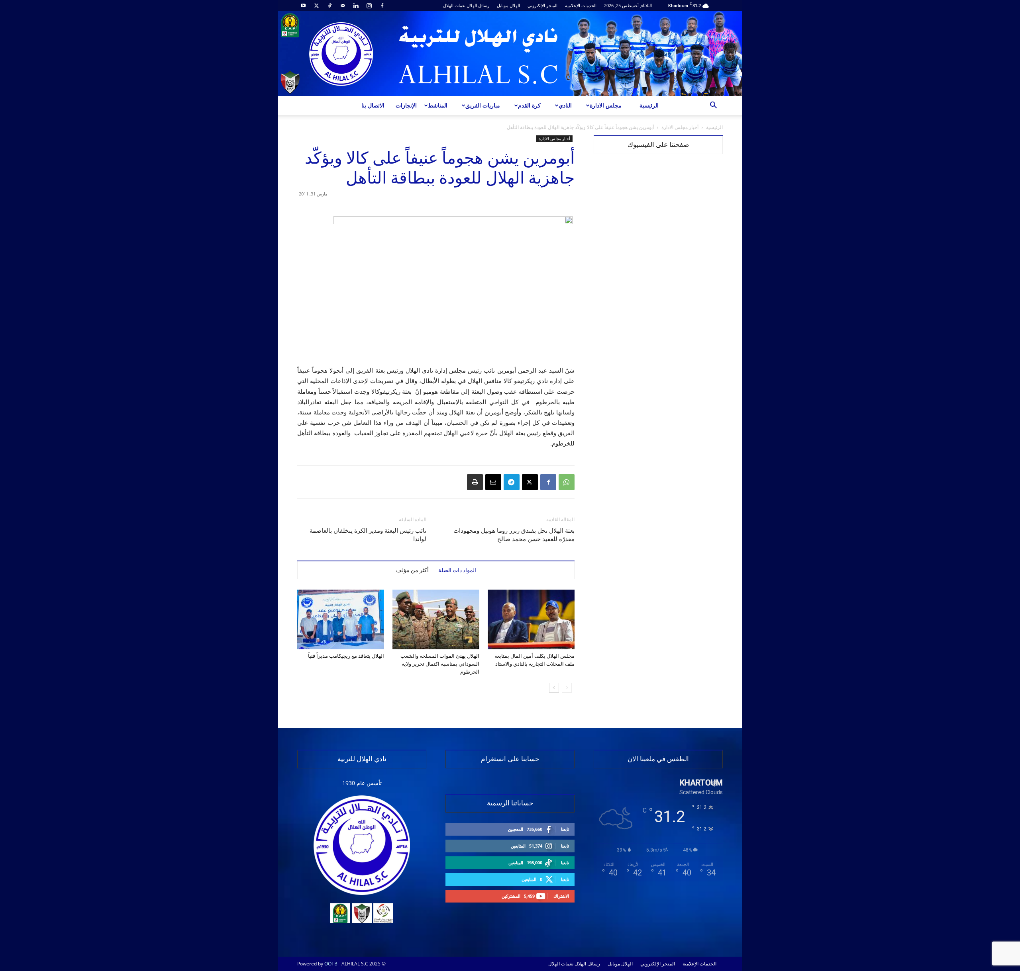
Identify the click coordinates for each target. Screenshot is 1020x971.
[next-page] (554, 688)
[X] (316, 5)
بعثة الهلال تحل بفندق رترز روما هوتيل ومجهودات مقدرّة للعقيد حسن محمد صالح (514, 535)
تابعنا (565, 829)
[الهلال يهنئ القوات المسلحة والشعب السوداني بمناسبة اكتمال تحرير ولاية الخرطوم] (435, 619)
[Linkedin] (356, 5)
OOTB (330, 963)
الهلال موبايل (508, 5)
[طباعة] (475, 482)
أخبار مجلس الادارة (679, 127)
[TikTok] (329, 5)
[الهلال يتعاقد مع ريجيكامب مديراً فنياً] (340, 619)
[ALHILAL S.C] (510, 53)
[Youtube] (303, 5)
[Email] (493, 482)
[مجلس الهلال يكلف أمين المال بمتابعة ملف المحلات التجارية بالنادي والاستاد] (531, 619)
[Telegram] (512, 482)
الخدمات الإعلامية (580, 5)
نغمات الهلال (454, 5)
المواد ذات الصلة (457, 570)
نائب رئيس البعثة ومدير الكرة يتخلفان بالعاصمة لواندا (368, 535)
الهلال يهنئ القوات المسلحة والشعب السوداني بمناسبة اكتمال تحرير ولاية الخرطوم (439, 664)
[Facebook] (382, 5)
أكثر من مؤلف (412, 570)
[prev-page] (567, 688)
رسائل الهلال (478, 5)
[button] (713, 106)
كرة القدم (529, 105)
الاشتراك (561, 896)
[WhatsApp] (567, 482)
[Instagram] (369, 5)
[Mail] (343, 5)
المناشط (437, 105)
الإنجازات (406, 105)
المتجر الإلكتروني (542, 5)
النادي (565, 105)
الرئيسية (649, 105)
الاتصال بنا (372, 105)
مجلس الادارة (606, 105)
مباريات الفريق (482, 105)
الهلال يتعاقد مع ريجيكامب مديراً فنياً (346, 656)
